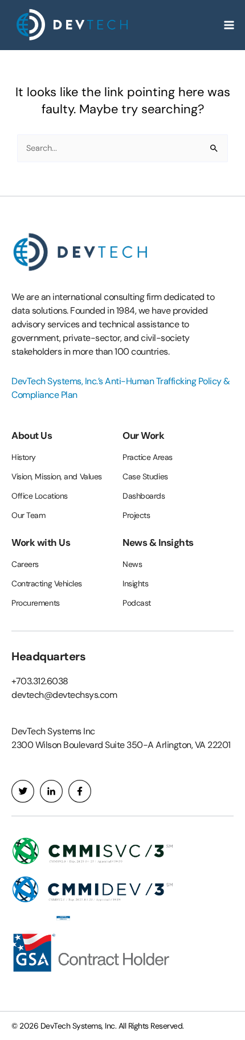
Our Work (143, 435)
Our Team (28, 515)
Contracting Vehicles (46, 583)
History (23, 457)
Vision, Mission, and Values (56, 476)
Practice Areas (147, 457)
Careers (25, 564)
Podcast (136, 603)
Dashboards (143, 496)
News (132, 564)
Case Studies (145, 476)
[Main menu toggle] (229, 25)
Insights (135, 583)
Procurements (35, 603)
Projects (136, 515)
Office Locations (39, 496)
